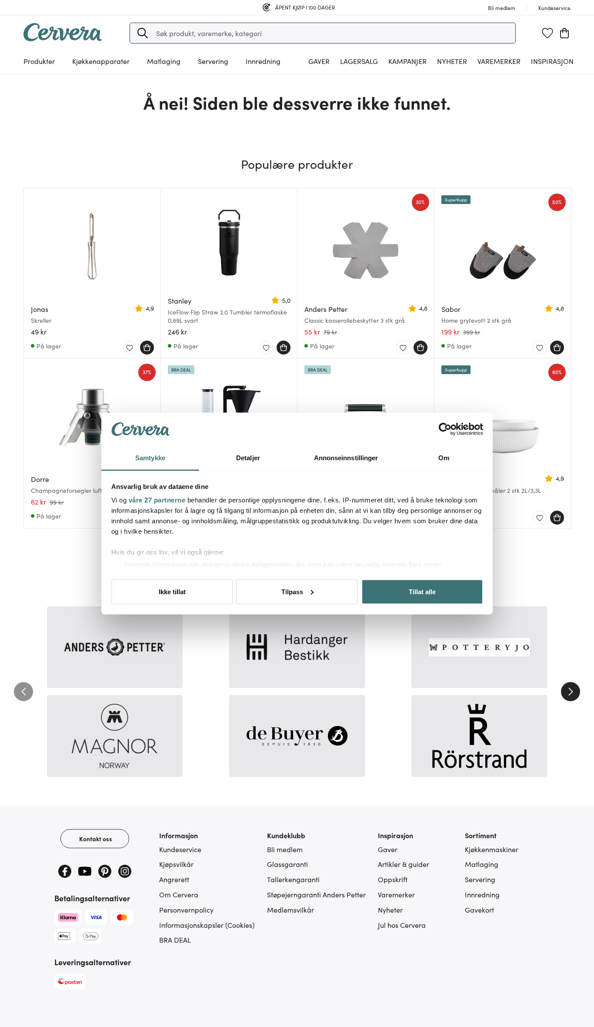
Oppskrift (392, 879)
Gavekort (479, 909)
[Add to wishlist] (129, 348)
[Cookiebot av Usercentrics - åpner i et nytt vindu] (445, 429)
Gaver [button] (319, 61)
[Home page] (62, 38)
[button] (142, 33)
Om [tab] (443, 458)
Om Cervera (178, 894)
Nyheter (452, 61)
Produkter (39, 61)
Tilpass (292, 591)
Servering (480, 879)
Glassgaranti (287, 864)
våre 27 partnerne (157, 500)
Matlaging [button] (163, 61)
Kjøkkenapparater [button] (101, 61)
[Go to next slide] (570, 691)
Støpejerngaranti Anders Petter (316, 894)
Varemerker (499, 61)
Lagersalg (359, 61)
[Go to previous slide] (23, 691)
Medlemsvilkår (290, 909)
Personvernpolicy (186, 909)
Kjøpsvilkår (176, 864)
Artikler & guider (403, 864)
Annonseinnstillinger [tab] (346, 458)
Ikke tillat (172, 591)
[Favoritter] (547, 33)
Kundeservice (180, 849)
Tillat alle (422, 591)
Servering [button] (213, 61)
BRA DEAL (175, 939)
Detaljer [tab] (248, 458)
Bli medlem (285, 849)
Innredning (482, 894)
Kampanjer (407, 61)
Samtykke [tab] (150, 458)
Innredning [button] (263, 61)
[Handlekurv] (564, 33)
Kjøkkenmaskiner (491, 849)
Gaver (387, 849)
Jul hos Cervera (402, 925)
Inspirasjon (552, 61)
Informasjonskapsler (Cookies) (207, 925)
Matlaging (481, 864)
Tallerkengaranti (293, 879)
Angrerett (174, 879)
